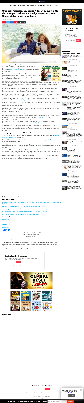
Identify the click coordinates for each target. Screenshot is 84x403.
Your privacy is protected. (9, 265)
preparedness (45, 244)
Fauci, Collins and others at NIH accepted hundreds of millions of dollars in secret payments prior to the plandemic (74, 98)
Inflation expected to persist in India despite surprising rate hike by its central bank (74, 149)
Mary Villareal (12, 19)
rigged (3, 245)
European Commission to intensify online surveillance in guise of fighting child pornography (74, 69)
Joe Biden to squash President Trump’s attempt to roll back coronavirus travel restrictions (24, 206)
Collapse (24, 242)
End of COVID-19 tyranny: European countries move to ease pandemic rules (34, 100)
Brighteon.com (5, 227)
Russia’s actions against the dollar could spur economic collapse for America (25, 123)
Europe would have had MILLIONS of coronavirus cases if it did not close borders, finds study (24, 211)
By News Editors (74, 86)
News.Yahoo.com (6, 219)
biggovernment (21, 5)
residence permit (53, 244)
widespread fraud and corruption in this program (41, 149)
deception (40, 242)
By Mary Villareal (74, 71)
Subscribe (70, 401)
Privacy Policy (42, 398)
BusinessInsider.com (7, 222)
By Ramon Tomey (74, 59)
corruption (34, 242)
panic (40, 244)
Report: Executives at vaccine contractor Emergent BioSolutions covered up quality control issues (74, 56)
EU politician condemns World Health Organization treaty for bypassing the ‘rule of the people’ (74, 187)
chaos (19, 242)
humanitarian (13, 5)
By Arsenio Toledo (75, 129)
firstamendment (41, 5)
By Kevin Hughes (74, 77)
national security (34, 244)
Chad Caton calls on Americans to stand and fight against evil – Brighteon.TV (74, 75)
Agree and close (71, 395)
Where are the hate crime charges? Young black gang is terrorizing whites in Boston (73, 161)
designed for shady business (50, 139)
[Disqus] (31, 332)
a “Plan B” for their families (15, 69)
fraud (14, 244)
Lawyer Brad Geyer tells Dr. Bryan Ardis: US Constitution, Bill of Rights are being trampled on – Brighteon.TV (74, 120)
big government (14, 242)
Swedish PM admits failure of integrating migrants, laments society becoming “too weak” (73, 175)
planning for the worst (43, 117)
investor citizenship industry (23, 244)
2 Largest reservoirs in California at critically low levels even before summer (74, 127)
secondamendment (31, 5)
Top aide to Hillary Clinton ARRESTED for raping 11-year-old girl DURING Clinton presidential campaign (74, 90)
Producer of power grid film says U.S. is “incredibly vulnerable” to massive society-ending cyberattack (26, 209)
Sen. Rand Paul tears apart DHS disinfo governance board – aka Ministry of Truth (73, 63)
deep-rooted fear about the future (33, 114)
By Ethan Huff (74, 101)
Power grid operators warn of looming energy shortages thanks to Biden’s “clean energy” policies (74, 155)
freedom (49, 5)
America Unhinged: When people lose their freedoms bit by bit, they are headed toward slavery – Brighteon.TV (74, 168)
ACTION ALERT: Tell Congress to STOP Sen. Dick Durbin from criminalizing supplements (74, 181)
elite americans (47, 242)
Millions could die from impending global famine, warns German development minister (74, 143)
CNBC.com (4, 224)
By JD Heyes (74, 164)
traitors (8, 245)
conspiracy (28, 242)
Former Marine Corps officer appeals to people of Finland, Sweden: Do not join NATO (73, 113)
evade (52, 242)
